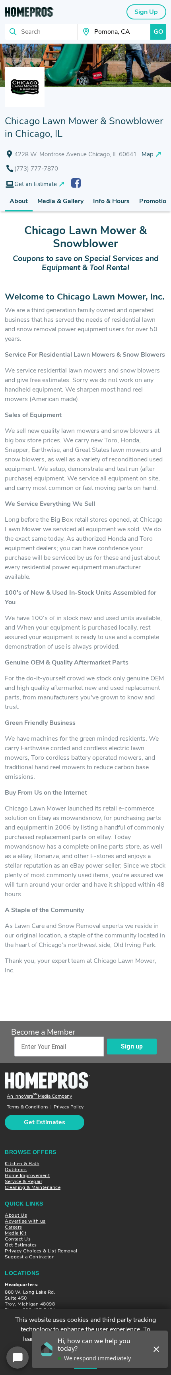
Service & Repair (23, 1181)
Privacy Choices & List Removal (41, 1251)
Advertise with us (25, 1221)
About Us (16, 1215)
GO (158, 31)
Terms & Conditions (28, 1107)
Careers (13, 1227)
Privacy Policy (69, 1107)
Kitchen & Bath (22, 1163)
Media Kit (16, 1233)
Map (148, 154)
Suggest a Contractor (29, 1257)
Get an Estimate (35, 184)
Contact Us (18, 1239)
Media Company (39, 1096)
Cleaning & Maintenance (32, 1187)
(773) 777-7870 (36, 169)
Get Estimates (21, 1245)
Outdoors (16, 1169)
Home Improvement (27, 1175)
